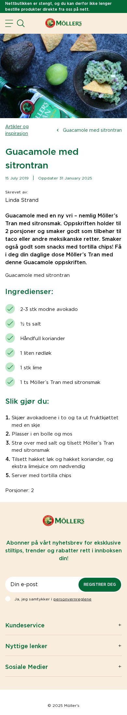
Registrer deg (100, 584)
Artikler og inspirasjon (17, 130)
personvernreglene (72, 599)
